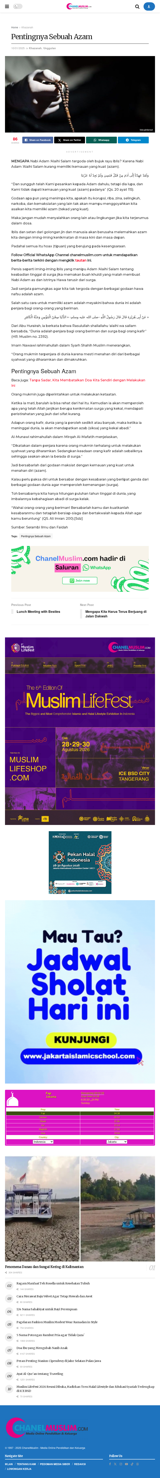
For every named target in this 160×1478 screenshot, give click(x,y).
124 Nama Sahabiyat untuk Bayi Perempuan (46, 1309)
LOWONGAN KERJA (19, 1469)
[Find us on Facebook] (110, 1464)
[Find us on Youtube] (126, 1464)
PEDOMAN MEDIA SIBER (55, 1464)
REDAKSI (80, 1464)
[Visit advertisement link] (80, 569)
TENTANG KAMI (26, 1464)
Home (14, 27)
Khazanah (27, 27)
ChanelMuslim (30, 1447)
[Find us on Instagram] (121, 1464)
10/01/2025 (18, 48)
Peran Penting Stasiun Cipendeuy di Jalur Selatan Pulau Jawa (58, 1361)
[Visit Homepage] (78, 6)
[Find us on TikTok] (132, 1464)
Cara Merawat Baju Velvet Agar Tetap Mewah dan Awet (54, 1296)
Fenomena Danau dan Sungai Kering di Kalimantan (44, 1267)
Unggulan (49, 48)
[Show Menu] (7, 6)
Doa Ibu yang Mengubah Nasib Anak (42, 1348)
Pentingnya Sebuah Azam (36, 536)
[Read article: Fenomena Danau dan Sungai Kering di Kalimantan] (80, 1209)
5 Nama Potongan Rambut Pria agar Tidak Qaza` (50, 1335)
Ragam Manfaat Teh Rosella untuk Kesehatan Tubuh (53, 1283)
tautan (80, 260)
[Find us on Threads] (137, 1464)
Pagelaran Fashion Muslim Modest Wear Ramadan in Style (57, 1322)
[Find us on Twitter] (115, 1464)
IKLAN (9, 1464)
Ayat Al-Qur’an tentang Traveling (39, 1374)
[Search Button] (137, 6)
